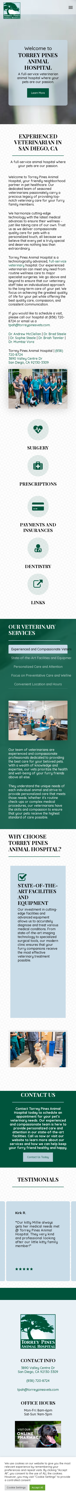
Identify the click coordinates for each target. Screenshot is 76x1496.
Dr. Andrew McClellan (24, 334)
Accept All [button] (37, 1487)
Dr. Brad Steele (55, 334)
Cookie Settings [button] (16, 1487)
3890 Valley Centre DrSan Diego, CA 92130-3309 (28, 360)
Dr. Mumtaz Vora (21, 342)
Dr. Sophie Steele (23, 338)
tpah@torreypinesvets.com (29, 325)
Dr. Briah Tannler (51, 338)
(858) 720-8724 (38, 1381)
